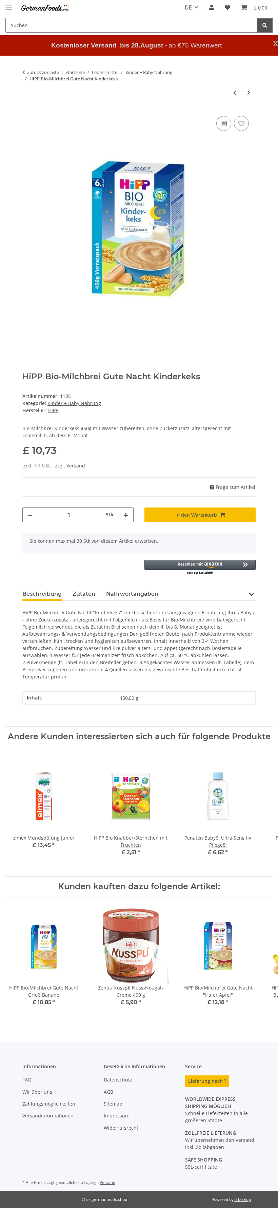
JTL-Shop (243, 1199)
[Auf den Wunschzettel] (241, 123)
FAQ (27, 1079)
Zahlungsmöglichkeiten (48, 1103)
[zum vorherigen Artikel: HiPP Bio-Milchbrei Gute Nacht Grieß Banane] (235, 92)
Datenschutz (118, 1079)
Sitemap (113, 1103)
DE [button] (188, 7)
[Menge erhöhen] (125, 515)
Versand (75, 465)
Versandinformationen (48, 1115)
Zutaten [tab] (84, 594)
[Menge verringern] (30, 515)
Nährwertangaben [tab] (132, 594)
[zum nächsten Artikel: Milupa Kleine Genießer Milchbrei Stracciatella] (249, 92)
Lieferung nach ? (207, 1081)
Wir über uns (37, 1092)
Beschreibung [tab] (42, 594)
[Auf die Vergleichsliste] (223, 123)
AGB (108, 1092)
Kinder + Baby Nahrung (74, 403)
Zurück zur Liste (43, 72)
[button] (211, 7)
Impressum (117, 1115)
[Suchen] (265, 25)
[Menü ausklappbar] (8, 4)
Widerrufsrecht (121, 1128)
